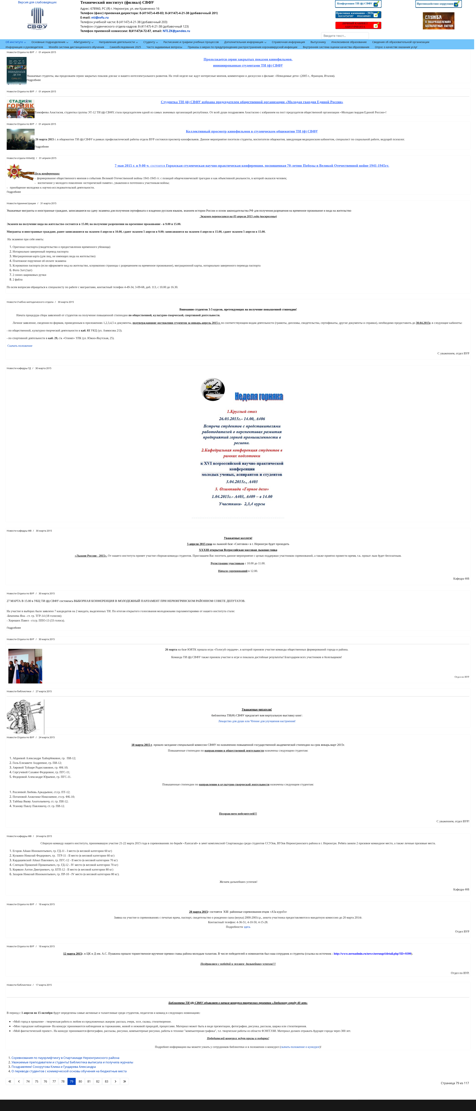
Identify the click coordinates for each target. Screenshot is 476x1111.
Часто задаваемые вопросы (164, 47)
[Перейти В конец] (124, 1081)
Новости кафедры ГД (19, 368)
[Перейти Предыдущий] (19, 1081)
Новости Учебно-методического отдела (30, 302)
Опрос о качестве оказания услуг (396, 47)
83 (106, 1081)
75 (36, 1081)
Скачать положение (19, 345)
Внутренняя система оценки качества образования (336, 47)
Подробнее (34, 80)
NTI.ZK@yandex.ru (176, 31)
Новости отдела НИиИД (21, 158)
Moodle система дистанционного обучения (76, 47)
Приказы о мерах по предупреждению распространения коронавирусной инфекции (242, 47)
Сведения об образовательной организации (400, 42)
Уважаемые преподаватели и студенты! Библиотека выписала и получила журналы (72, 1062)
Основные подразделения (48, 42)
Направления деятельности (117, 42)
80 (80, 1081)
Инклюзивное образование (349, 42)
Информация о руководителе (24, 47)
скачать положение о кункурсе (300, 1046)
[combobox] (345, 35)
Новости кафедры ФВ (19, 530)
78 (63, 1081)
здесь (247, 926)
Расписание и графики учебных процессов (191, 42)
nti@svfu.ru (100, 17)
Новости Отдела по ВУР (20, 52)
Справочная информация (288, 42)
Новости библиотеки (19, 691)
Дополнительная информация (243, 42)
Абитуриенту (82, 42)
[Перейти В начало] (10, 1081)
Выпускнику (318, 42)
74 (28, 1081)
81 (89, 1081)
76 (45, 1081)
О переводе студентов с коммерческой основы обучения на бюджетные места (69, 1071)
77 (54, 1081)
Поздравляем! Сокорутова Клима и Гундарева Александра (54, 1067)
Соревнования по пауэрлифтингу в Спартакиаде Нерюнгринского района (65, 1058)
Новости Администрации (21, 203)
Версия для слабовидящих (37, 2)
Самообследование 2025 (125, 47)
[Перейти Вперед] (115, 1081)
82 (97, 1081)
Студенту (149, 42)
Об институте (14, 42)
